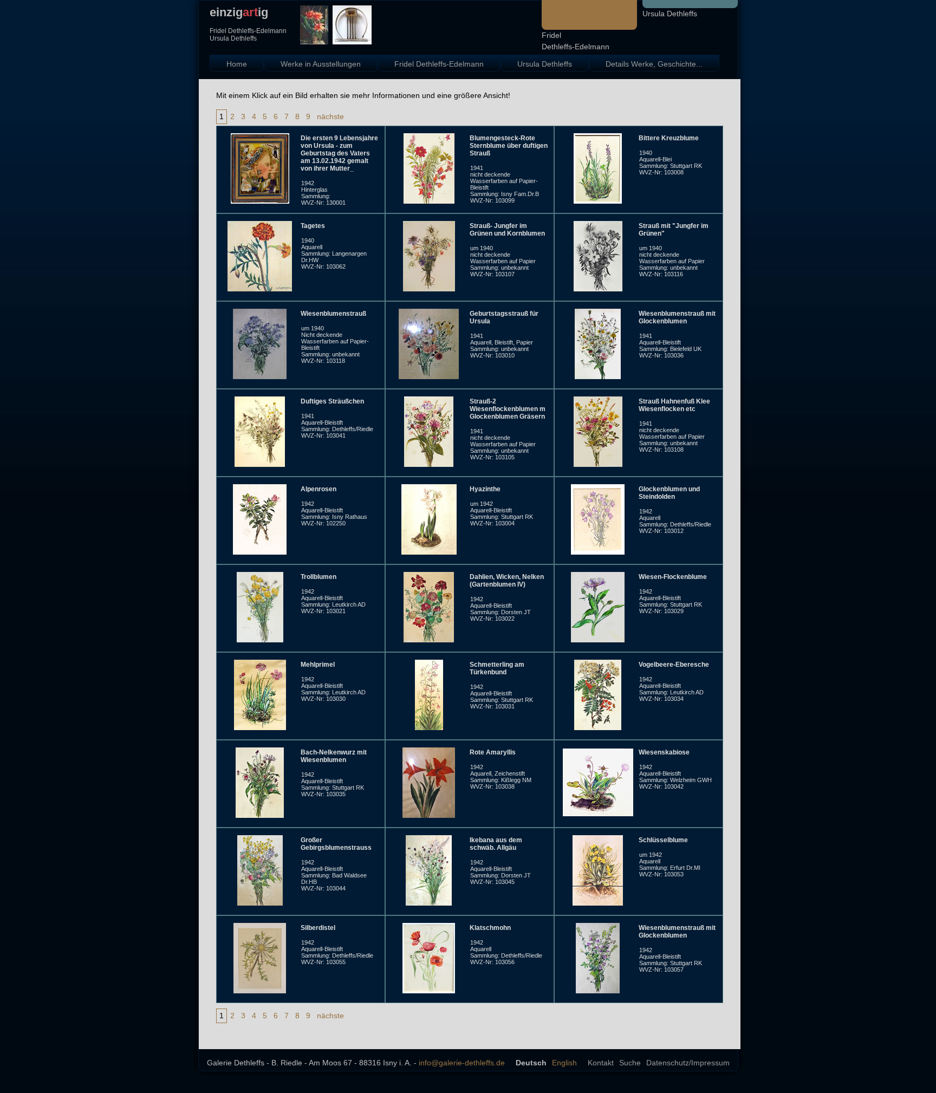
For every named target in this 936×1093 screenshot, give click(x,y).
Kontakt (601, 1062)
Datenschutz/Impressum (688, 1062)
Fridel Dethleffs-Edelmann (439, 64)
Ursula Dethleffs (669, 13)
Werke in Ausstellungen (321, 64)
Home (236, 64)
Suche (630, 1062)
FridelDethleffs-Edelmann (575, 41)
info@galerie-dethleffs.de (462, 1062)
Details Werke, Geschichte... (654, 64)
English (564, 1062)
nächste (330, 116)
